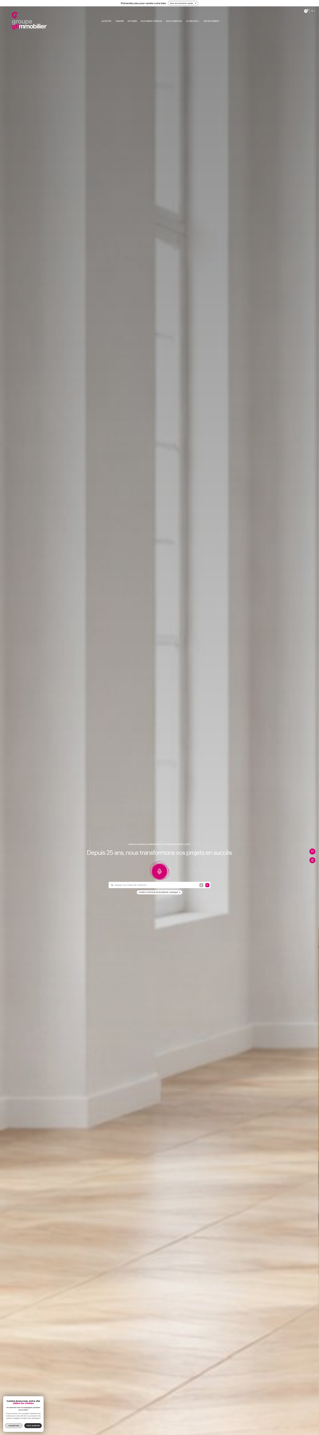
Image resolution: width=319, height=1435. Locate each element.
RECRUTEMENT (212, 21)
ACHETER (106, 21)
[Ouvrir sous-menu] (199, 21)
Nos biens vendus (151, 21)
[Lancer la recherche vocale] (159, 871)
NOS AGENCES (174, 21)
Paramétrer (13, 1426)
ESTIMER (132, 21)
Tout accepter (33, 1426)
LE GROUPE (192, 21)
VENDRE (119, 21)
